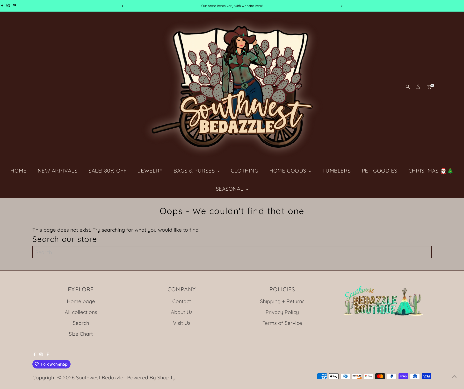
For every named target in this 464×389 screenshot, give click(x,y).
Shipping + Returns (282, 301)
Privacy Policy (282, 312)
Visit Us (181, 323)
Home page (81, 301)
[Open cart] (429, 87)
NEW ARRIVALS (58, 170)
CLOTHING (244, 170)
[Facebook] (2, 6)
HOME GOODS (288, 170)
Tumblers (336, 170)
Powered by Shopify (151, 377)
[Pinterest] (14, 6)
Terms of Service (282, 323)
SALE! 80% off (107, 170)
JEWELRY (150, 170)
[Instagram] (8, 6)
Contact (181, 301)
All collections (81, 312)
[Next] (341, 5)
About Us (182, 312)
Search (81, 323)
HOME (18, 170)
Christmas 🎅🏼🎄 (431, 170)
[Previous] (122, 5)
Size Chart (81, 334)
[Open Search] (408, 87)
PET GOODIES (379, 170)
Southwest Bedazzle (99, 377)
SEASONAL (230, 188)
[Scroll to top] (454, 376)
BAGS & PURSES (195, 170)
